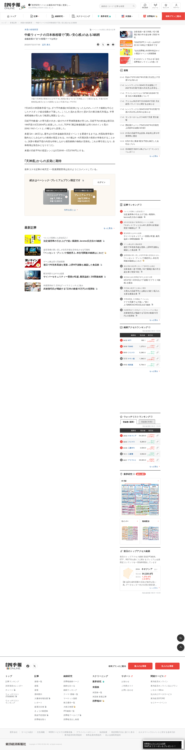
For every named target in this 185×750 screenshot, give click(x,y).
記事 (36, 16)
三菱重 (130, 454)
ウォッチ (166, 7)
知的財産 (103, 732)
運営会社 (13, 732)
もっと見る (108, 228)
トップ (13, 16)
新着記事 (13, 22)
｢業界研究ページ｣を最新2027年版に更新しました (51, 5)
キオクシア (132, 435)
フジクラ (131, 352)
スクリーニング (83, 16)
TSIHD (130, 346)
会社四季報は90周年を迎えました (41, 7)
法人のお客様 (167, 666)
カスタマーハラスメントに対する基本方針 (156, 732)
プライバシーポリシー (86, 732)
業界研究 (104, 16)
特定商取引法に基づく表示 (123, 732)
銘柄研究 (59, 16)
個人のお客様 (140, 666)
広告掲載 (41, 732)
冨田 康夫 (46, 44)
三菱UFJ (131, 448)
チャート (155, 7)
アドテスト (132, 460)
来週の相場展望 (26, 22)
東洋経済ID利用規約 (73, 734)
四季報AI (151, 16)
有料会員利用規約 (93, 734)
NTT (129, 340)
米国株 (128, 16)
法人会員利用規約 (113, 734)
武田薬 (130, 364)
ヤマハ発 (131, 358)
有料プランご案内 (173, 16)
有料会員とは (70, 210)
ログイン (176, 7)
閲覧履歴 (145, 7)
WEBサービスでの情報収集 (60, 732)
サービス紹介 (27, 732)
